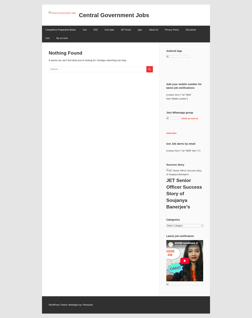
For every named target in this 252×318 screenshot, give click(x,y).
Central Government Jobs (114, 15)
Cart (85, 30)
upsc (140, 30)
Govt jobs (109, 30)
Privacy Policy (172, 30)
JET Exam (126, 30)
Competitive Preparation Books (60, 30)
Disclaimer (191, 30)
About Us (153, 30)
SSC (95, 30)
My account (62, 38)
